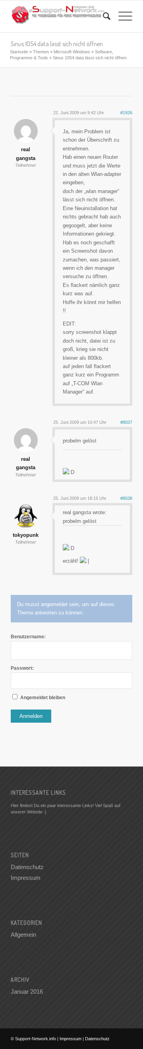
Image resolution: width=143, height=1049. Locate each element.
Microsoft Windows (72, 51)
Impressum (26, 877)
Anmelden (31, 716)
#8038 (126, 498)
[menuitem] (102, 16)
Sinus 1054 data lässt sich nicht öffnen (57, 44)
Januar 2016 (27, 991)
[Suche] (102, 16)
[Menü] (121, 16)
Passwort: (22, 668)
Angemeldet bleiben (42, 697)
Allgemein (23, 934)
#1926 (126, 112)
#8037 (126, 422)
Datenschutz (27, 867)
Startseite (19, 51)
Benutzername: (28, 637)
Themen (41, 51)
